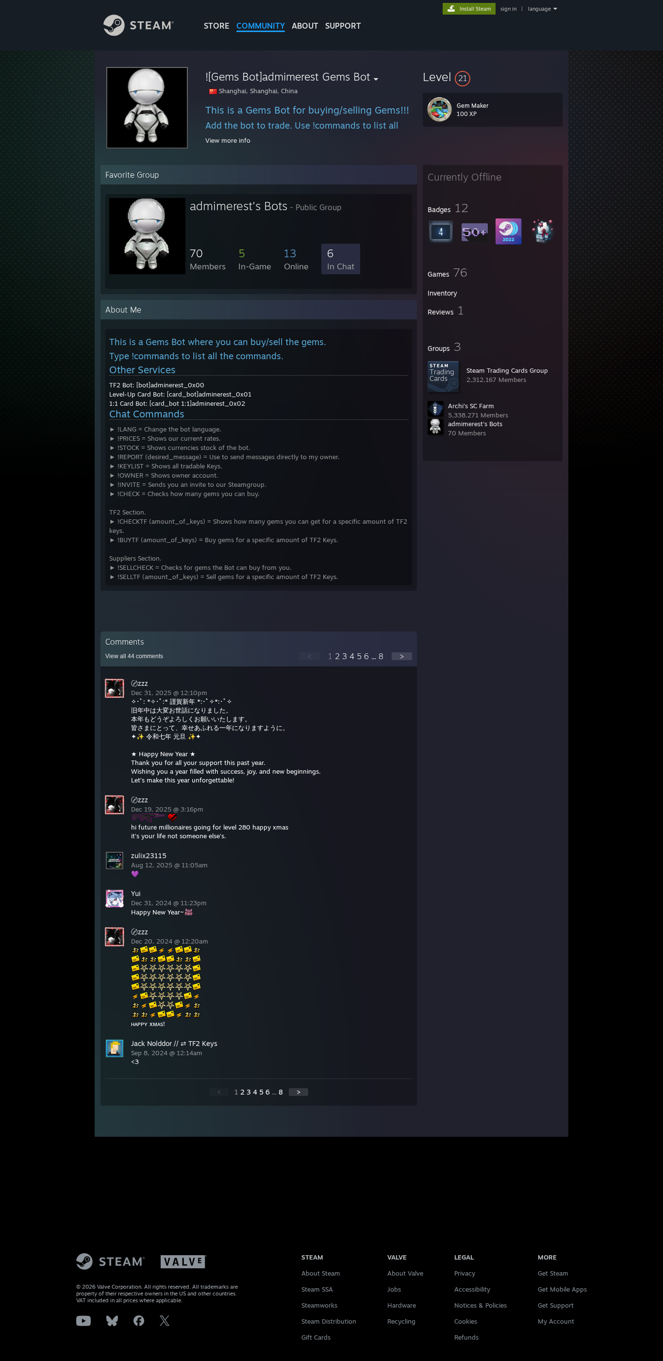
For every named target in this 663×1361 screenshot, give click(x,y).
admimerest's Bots (475, 424)
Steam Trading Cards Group (507, 370)
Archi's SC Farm (471, 406)
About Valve (405, 1273)
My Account (556, 1321)
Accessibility (472, 1289)
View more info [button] (227, 140)
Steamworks (319, 1305)
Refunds (466, 1337)
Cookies (465, 1321)
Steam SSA (317, 1289)
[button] (493, 76)
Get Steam (553, 1273)
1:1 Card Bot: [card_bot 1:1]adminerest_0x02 (177, 403)
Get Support (556, 1305)
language (539, 8)
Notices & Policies (480, 1305)
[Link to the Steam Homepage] (138, 33)
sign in (508, 8)
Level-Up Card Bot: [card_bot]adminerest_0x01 (180, 394)
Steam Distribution (328, 1321)
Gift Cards (316, 1337)
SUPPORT (343, 26)
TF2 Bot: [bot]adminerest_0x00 (156, 385)
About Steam (320, 1273)
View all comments (134, 656)
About (305, 26)
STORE (217, 26)
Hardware (401, 1305)
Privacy (464, 1273)
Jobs (394, 1289)
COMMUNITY (260, 26)
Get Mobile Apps (562, 1289)
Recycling (401, 1321)
